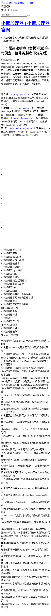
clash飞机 (29, 3)
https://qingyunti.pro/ (20, 94)
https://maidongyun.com (22, 118)
